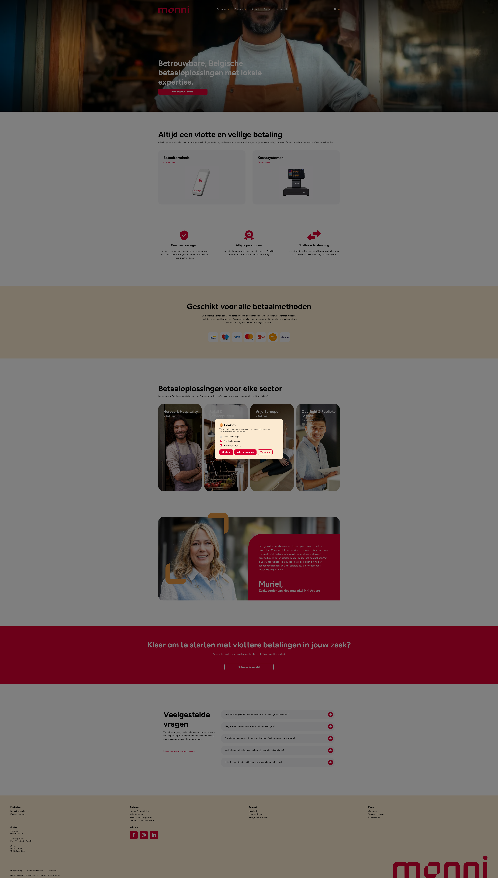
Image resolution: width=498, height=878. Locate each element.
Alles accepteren (245, 452)
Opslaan (226, 452)
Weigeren (265, 452)
